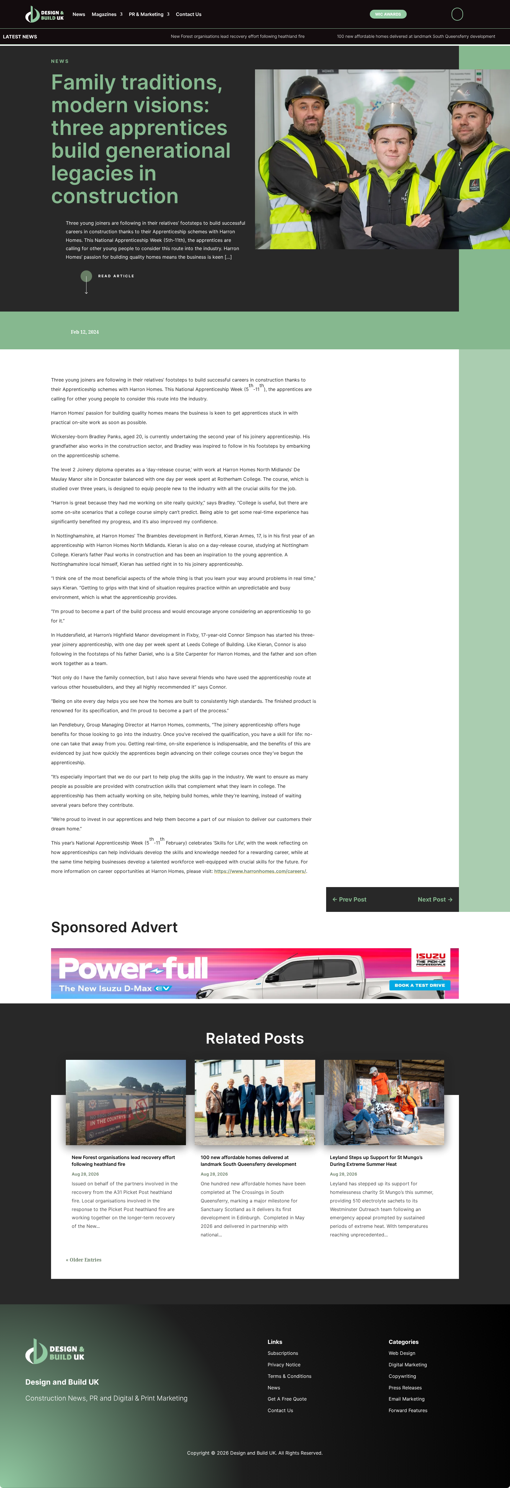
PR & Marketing (146, 14)
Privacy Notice (284, 1365)
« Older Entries (84, 1259)
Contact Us (189, 14)
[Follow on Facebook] (415, 16)
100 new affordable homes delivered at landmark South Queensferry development (334, 36)
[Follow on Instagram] (442, 16)
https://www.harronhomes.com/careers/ (260, 871)
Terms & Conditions (289, 1376)
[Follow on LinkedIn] (433, 16)
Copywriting (402, 1376)
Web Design (402, 1353)
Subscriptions (283, 1353)
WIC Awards (388, 14)
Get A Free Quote (287, 1399)
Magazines (104, 14)
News (79, 14)
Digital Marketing (408, 1365)
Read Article (116, 276)
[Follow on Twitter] (42, 1423)
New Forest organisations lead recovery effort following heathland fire (156, 36)
